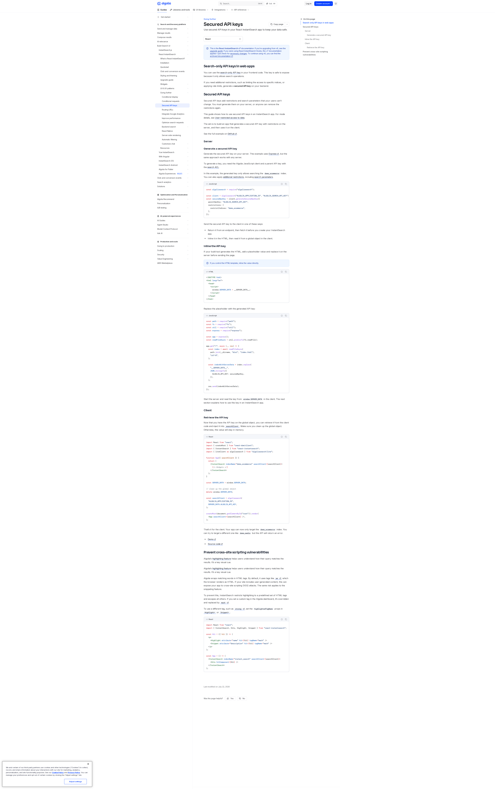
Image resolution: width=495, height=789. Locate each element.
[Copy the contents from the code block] (286, 184)
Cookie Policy (58, 772)
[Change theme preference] (336, 4)
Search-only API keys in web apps (318, 23)
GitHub (231, 133)
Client (307, 43)
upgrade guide (216, 51)
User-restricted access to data (229, 117)
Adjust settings (75, 781)
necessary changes (238, 53)
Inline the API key (312, 39)
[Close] (88, 764)
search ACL (213, 167)
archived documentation (220, 56)
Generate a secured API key (319, 35)
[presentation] (246, 202)
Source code (214, 544)
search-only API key (230, 72)
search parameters (263, 177)
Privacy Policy (74, 772)
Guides (163, 10)
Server (308, 31)
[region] (47, 774)
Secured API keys (310, 27)
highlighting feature (221, 558)
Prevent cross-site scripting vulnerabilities (315, 53)
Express (273, 153)
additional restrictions (233, 177)
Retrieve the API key (315, 47)
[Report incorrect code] (281, 184)
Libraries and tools (181, 10)
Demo (211, 539)
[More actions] (287, 24)
